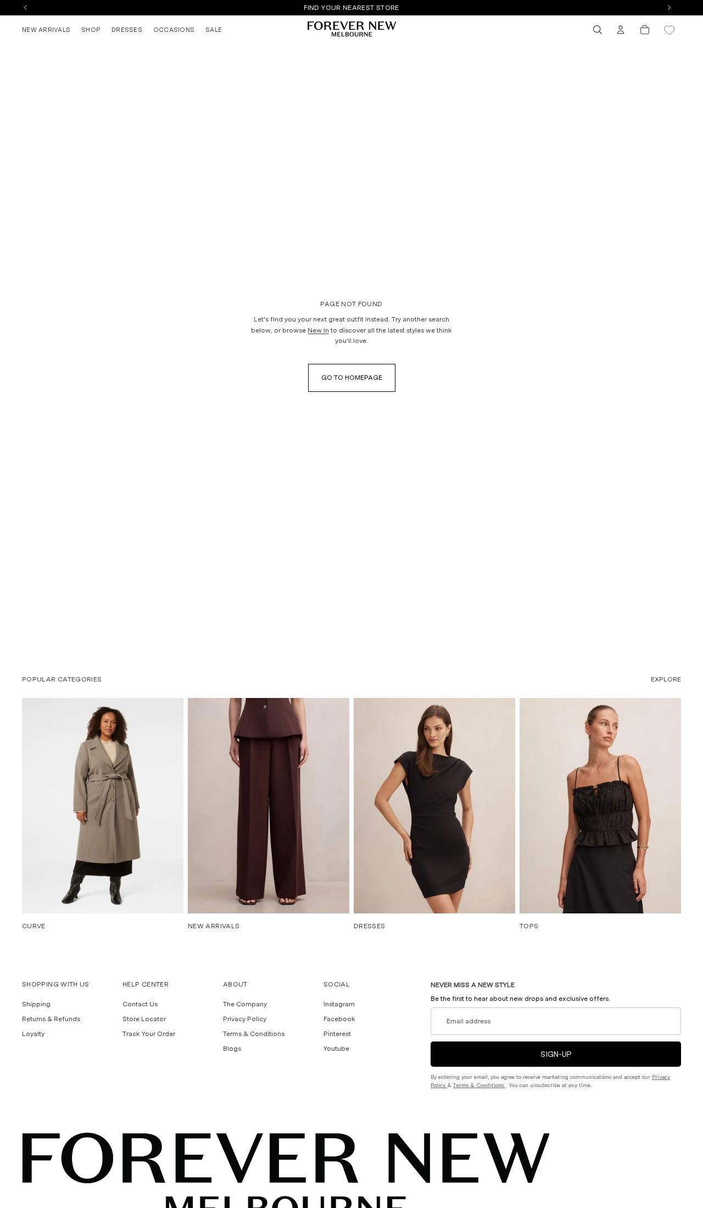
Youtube (336, 1048)
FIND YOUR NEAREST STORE (351, 8)
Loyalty (33, 1034)
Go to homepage (351, 377)
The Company (245, 1003)
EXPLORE (666, 679)
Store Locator (144, 1019)
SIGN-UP (556, 1054)
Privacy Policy (244, 1019)
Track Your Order (148, 1034)
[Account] (621, 30)
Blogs (232, 1048)
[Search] (597, 30)
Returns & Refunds (51, 1019)
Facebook (339, 1019)
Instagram (339, 1003)
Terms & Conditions (253, 1034)
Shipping (36, 1003)
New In (318, 330)
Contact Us (140, 1003)
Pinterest (337, 1034)
